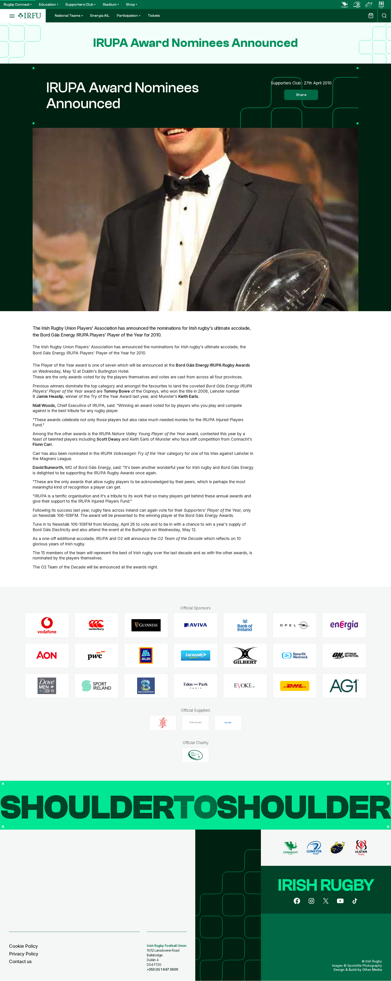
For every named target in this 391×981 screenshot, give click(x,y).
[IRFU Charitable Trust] (195, 754)
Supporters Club (79, 4)
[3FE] (163, 722)
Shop (130, 4)
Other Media (372, 969)
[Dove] (47, 686)
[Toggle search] (384, 15)
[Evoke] (245, 686)
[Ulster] (381, 4)
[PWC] (96, 655)
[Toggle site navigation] (9, 16)
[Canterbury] (96, 625)
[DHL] (294, 686)
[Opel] (294, 625)
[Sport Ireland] (96, 686)
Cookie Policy (23, 946)
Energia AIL (100, 16)
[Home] (29, 16)
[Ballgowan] (146, 686)
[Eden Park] (195, 686)
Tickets (154, 16)
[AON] (47, 655)
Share (301, 95)
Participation (127, 16)
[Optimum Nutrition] (344, 655)
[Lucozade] (195, 655)
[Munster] (369, 4)
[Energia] (344, 625)
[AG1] (344, 686)
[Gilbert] (245, 655)
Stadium (110, 4)
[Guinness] (146, 625)
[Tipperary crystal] (195, 722)
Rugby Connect (16, 4)
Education (47, 4)
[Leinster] (357, 4)
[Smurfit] (294, 655)
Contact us (20, 961)
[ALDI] (146, 655)
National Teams (67, 16)
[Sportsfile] (228, 722)
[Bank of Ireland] (245, 625)
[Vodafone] (47, 625)
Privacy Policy (23, 954)
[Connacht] (345, 4)
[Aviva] (195, 625)
